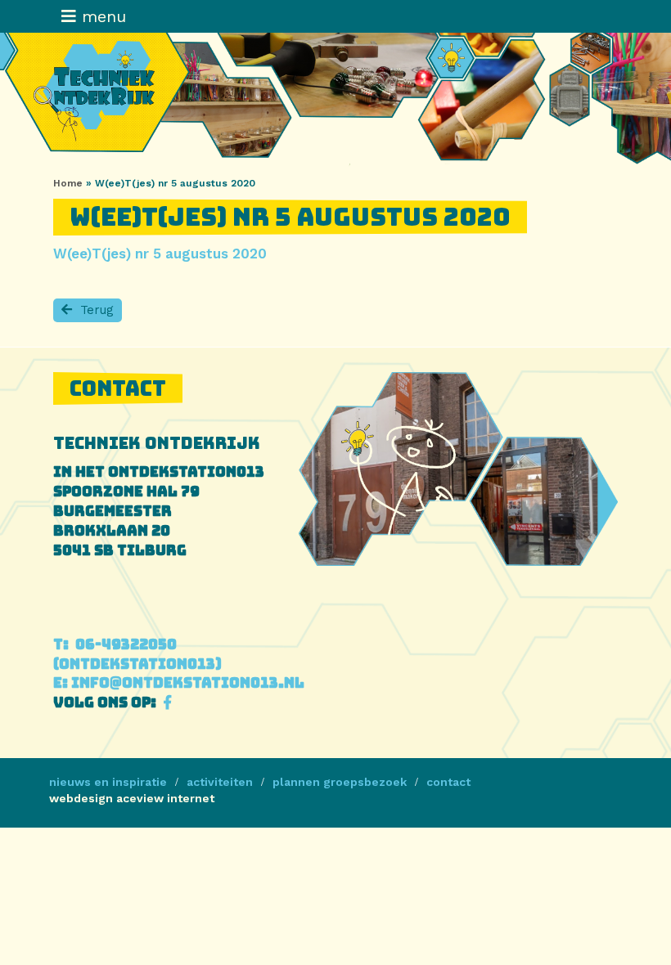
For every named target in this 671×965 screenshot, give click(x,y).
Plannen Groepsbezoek (339, 781)
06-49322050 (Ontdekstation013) (137, 654)
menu (101, 16)
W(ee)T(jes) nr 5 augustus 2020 (160, 253)
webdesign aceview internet (131, 798)
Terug (97, 310)
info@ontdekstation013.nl (178, 683)
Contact (448, 781)
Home (68, 183)
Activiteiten (220, 781)
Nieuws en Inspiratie (108, 781)
